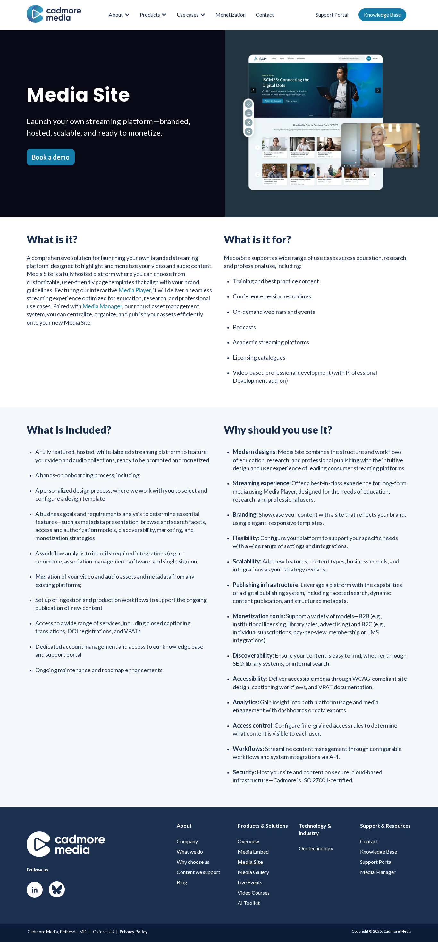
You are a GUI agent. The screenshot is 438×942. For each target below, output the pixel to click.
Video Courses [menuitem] (254, 892)
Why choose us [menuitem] (193, 862)
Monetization (230, 15)
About (116, 15)
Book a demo (51, 157)
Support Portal (332, 15)
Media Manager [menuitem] (378, 872)
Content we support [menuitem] (198, 872)
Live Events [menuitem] (250, 882)
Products (150, 15)
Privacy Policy (133, 931)
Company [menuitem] (187, 841)
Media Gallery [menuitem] (253, 872)
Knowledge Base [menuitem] (378, 851)
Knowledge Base (382, 15)
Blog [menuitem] (182, 882)
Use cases (187, 15)
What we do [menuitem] (190, 851)
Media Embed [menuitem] (253, 851)
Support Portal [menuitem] (376, 862)
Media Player (134, 290)
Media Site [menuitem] (250, 862)
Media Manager (102, 306)
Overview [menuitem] (248, 841)
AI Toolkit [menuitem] (249, 903)
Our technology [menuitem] (316, 848)
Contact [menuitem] (369, 841)
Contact (265, 15)
